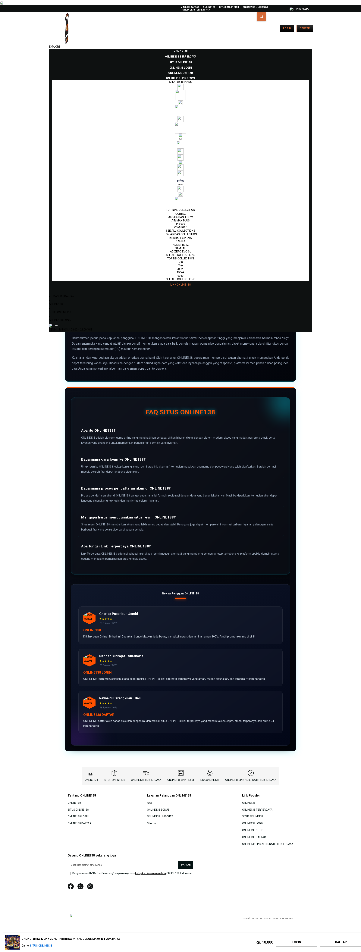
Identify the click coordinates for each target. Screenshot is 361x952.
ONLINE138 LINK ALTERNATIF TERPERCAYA (250, 779)
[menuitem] (180, 51)
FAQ (149, 802)
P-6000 (180, 224)
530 (180, 262)
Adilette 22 (181, 244)
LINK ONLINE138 (209, 779)
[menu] (180, 168)
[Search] (261, 16)
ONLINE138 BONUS (158, 809)
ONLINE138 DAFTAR (79, 823)
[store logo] (67, 28)
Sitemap (152, 823)
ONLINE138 (209, 7)
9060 (180, 275)
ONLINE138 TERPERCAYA (196, 9)
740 (180, 265)
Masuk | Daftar (189, 7)
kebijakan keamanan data (150, 873)
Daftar (305, 28)
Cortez (180, 213)
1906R (180, 272)
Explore (54, 46)
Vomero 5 (180, 227)
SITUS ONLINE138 (229, 7)
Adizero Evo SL (180, 251)
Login (287, 28)
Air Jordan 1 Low (180, 217)
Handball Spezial (180, 238)
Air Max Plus (180, 220)
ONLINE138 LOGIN (60, 320)
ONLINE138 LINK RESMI (255, 7)
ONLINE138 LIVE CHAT (160, 816)
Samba (180, 241)
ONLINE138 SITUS (252, 830)
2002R (180, 269)
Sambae (180, 248)
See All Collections (180, 230)
